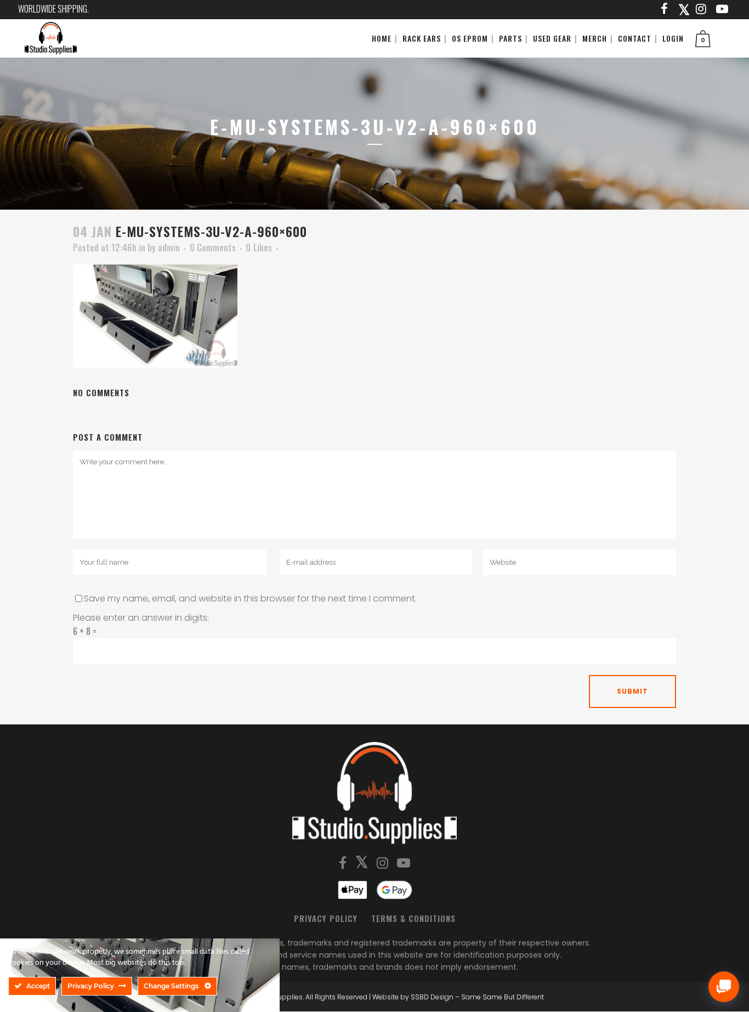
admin (169, 247)
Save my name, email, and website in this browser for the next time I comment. (250, 598)
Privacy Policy (326, 918)
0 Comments (213, 247)
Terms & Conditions (413, 918)
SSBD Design (432, 997)
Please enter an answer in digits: (141, 617)
